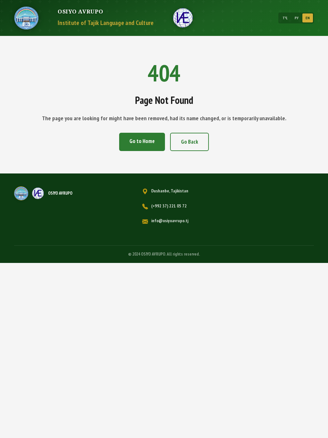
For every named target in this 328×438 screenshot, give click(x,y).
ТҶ (285, 17)
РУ (297, 17)
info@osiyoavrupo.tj (169, 220)
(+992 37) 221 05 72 (169, 206)
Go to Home (142, 141)
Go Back (189, 141)
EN (308, 17)
